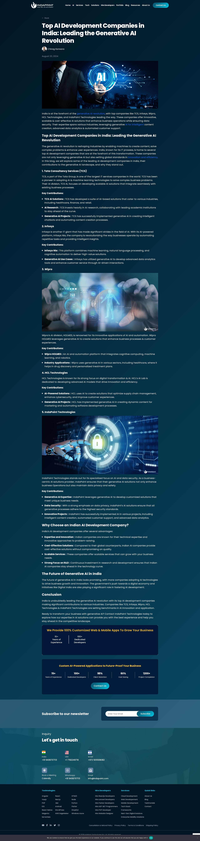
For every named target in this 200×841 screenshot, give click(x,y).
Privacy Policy (120, 825)
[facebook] (47, 825)
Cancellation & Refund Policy (100, 825)
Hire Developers (107, 5)
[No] (197, 838)
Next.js (57, 799)
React (57, 796)
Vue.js (44, 799)
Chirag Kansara (56, 49)
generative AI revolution (91, 113)
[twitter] (55, 825)
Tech (87, 5)
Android (58, 806)
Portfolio (119, 5)
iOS (43, 806)
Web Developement (129, 799)
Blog (127, 5)
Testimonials (150, 803)
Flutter (74, 806)
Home (68, 5)
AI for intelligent (134, 124)
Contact (148, 806)
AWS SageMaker (62, 813)
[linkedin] (51, 825)
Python (74, 803)
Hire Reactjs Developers (105, 796)
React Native (47, 810)
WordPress (59, 810)
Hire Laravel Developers (105, 799)
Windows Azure (78, 813)
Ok (151, 838)
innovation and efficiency (143, 157)
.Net (56, 803)
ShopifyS (75, 810)
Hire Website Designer (104, 813)
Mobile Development (129, 803)
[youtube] (44, 825)
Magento (45, 813)
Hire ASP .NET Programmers (106, 806)
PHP (43, 803)
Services (79, 5)
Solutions (95, 5)
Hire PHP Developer (103, 810)
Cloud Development (129, 796)
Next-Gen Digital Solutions (131, 813)
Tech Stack (125, 806)
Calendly (46, 778)
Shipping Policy (152, 825)
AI (73, 5)
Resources (135, 5)
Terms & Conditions (136, 825)
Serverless (46, 817)
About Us (146, 5)
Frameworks (126, 810)
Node (74, 799)
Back (47, 18)
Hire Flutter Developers (104, 803)
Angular (45, 796)
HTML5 (74, 796)
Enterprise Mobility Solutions (132, 817)
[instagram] (59, 825)
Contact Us (161, 5)
